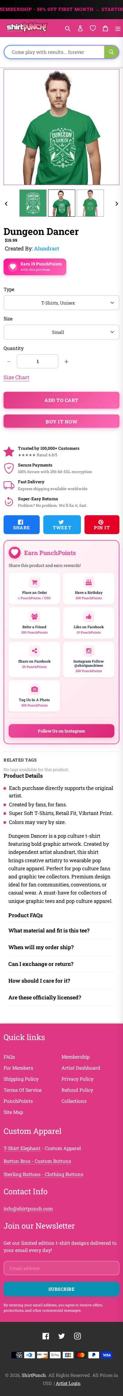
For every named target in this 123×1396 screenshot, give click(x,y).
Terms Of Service (22, 1090)
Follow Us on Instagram (61, 731)
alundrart (46, 248)
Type (9, 289)
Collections (74, 1101)
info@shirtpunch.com (28, 1208)
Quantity (14, 348)
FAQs (9, 1057)
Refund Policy (77, 1090)
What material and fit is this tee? (49, 930)
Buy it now (61, 421)
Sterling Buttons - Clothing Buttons (43, 1174)
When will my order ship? (41, 947)
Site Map (13, 1112)
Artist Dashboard (80, 1068)
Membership (75, 1057)
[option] (33, 203)
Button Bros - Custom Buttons (37, 1161)
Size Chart (16, 377)
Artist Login (68, 1383)
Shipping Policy (21, 1079)
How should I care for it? (39, 980)
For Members (18, 1068)
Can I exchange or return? (40, 963)
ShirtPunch (34, 1375)
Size (8, 318)
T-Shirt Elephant (22, 1148)
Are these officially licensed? (44, 997)
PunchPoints (18, 1101)
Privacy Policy (77, 1079)
